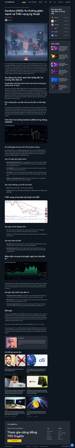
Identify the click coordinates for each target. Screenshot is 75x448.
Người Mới (68, 2)
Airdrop (40, 2)
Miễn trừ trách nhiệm (44, 446)
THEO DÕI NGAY (14, 440)
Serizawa (10, 19)
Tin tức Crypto (40, 324)
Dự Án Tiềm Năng (32, 2)
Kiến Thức (60, 2)
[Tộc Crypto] (9, 2)
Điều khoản (29, 446)
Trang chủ (6, 7)
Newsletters (49, 439)
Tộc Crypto (15, 328)
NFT (55, 2)
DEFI (46, 2)
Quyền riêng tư (35, 446)
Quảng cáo (49, 437)
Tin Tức (24, 2)
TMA (50, 2)
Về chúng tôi (50, 431)
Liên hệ (48, 435)
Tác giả (48, 433)
